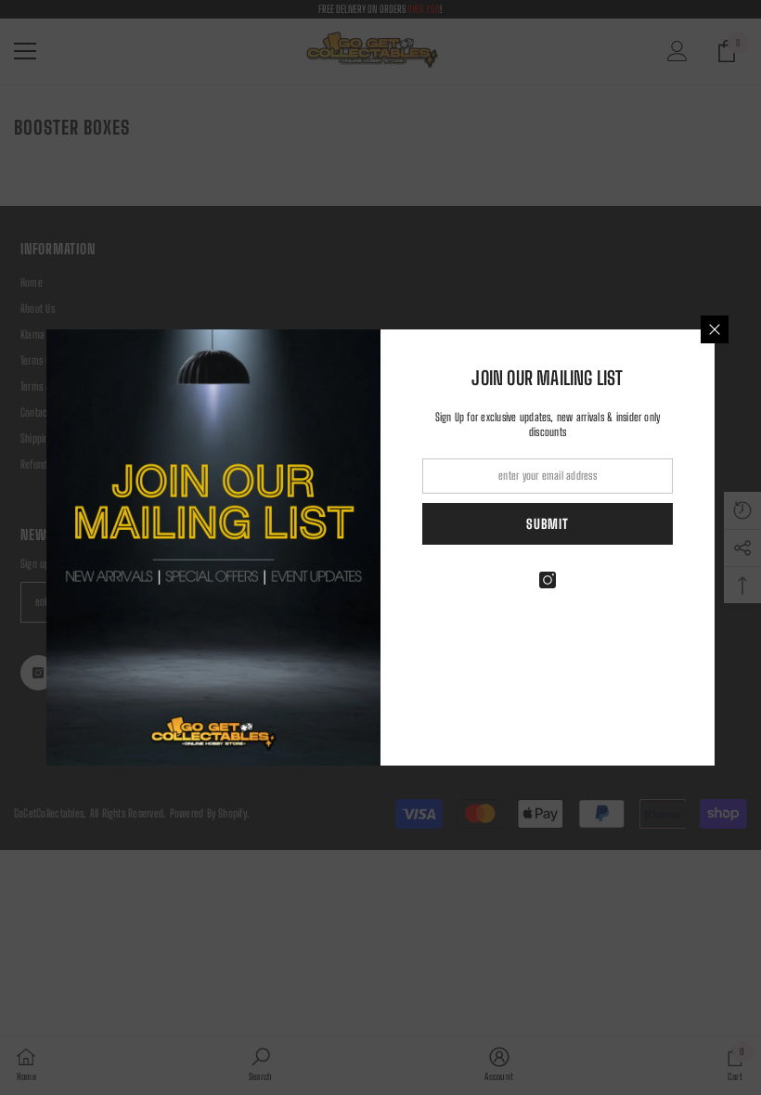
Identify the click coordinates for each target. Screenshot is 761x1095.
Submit (547, 524)
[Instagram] (547, 579)
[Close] (715, 329)
